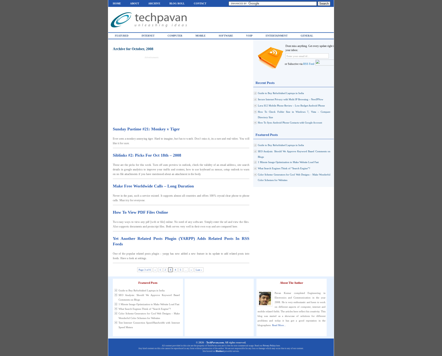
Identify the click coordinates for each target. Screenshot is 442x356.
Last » (199, 269)
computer (175, 35)
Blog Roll (177, 3)
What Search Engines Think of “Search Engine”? (284, 168)
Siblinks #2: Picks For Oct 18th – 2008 (147, 155)
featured (121, 35)
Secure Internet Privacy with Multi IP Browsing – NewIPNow (290, 99)
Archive (154, 3)
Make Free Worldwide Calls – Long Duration (153, 186)
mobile (200, 35)
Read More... (279, 325)
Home (117, 3)
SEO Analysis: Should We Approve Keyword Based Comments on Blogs (149, 297)
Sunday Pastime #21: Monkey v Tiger (146, 129)
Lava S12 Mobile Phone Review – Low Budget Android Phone (291, 105)
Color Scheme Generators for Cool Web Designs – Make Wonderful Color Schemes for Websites (149, 315)
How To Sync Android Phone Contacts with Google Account (290, 122)
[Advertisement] (151, 91)
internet (148, 35)
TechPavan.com (215, 342)
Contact (200, 3)
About (134, 3)
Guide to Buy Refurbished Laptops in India (281, 93)
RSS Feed (308, 64)
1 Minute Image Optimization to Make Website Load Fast (288, 162)
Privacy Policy (269, 346)
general (307, 35)
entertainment (277, 35)
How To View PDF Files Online (140, 212)
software (226, 35)
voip (249, 35)
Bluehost (220, 351)
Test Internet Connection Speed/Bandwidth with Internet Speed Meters (149, 325)
